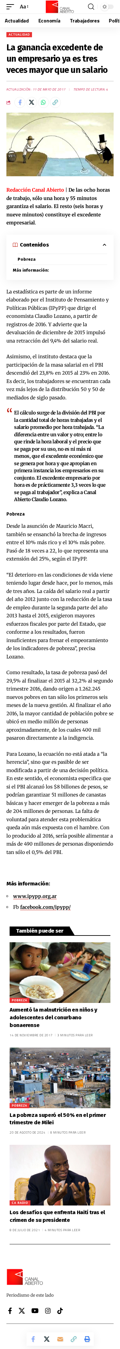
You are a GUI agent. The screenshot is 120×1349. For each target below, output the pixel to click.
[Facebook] (10, 1310)
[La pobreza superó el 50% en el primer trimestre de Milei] (60, 1078)
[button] (11, 7)
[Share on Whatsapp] (43, 102)
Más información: (31, 270)
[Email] (60, 1339)
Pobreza (27, 259)
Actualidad (19, 34)
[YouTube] (35, 1310)
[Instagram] (48, 1310)
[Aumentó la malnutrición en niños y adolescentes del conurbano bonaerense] (60, 972)
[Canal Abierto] (60, 6)
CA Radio (20, 1203)
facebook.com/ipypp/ (45, 907)
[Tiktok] (60, 1310)
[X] (22, 1310)
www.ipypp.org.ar (35, 896)
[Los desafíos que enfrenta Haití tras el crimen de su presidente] (60, 1175)
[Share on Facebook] (19, 102)
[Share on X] (31, 102)
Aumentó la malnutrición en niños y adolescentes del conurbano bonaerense (53, 1017)
